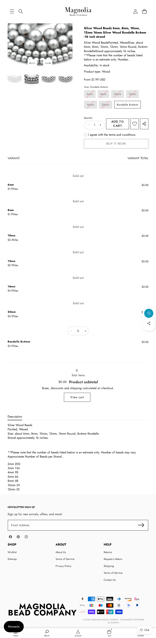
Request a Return (113, 559)
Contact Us (110, 580)
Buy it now (116, 143)
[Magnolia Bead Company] (78, 11)
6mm (91, 95)
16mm (92, 105)
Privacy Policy (63, 566)
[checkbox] (109, 134)
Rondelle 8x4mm (127, 105)
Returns (108, 552)
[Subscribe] (141, 525)
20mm (107, 105)
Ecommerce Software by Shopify (126, 621)
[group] (14, 79)
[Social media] (148, 323)
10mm (119, 95)
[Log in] (135, 11)
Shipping (109, 566)
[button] (144, 11)
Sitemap (12, 559)
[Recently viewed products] (148, 313)
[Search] (21, 11)
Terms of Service (65, 559)
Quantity (88, 118)
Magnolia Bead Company (105, 619)
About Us (61, 552)
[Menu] (12, 11)
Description (15, 416)
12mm (134, 95)
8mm (104, 95)
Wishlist (12, 552)
